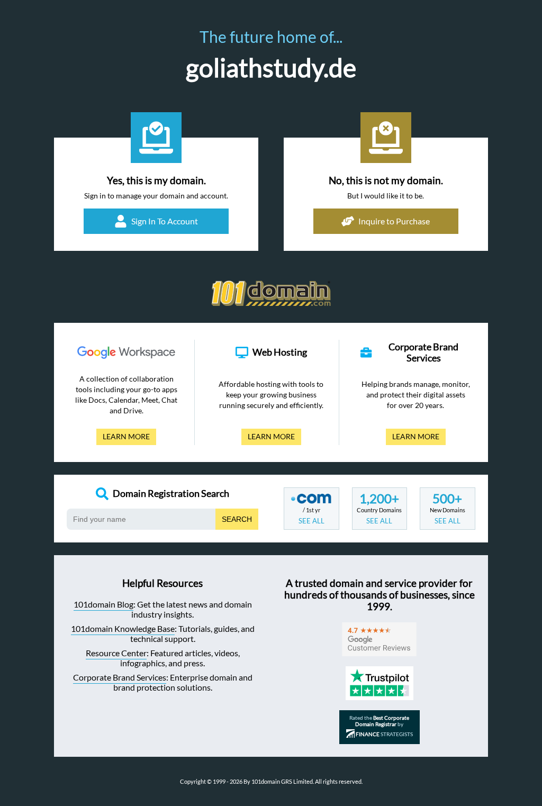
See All (311, 521)
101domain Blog (103, 604)
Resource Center (116, 653)
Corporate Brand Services (119, 677)
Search (237, 519)
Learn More (123, 438)
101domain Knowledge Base (123, 628)
